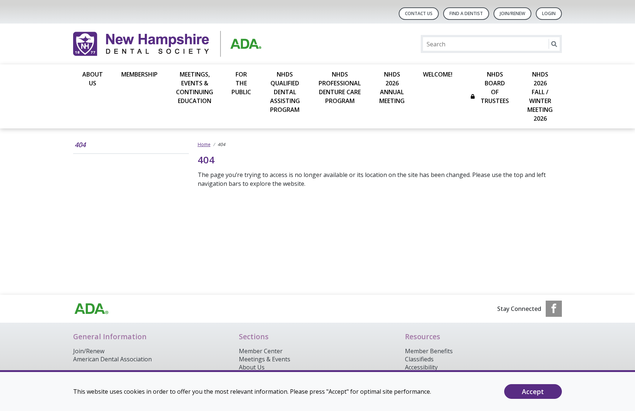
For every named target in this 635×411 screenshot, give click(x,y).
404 (80, 144)
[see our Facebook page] (554, 309)
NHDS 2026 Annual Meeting (392, 87)
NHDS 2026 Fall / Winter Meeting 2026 (540, 96)
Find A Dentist (466, 13)
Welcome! (437, 74)
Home (204, 144)
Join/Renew (512, 13)
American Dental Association (112, 359)
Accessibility (421, 367)
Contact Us (419, 13)
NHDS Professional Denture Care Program (340, 87)
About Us (92, 78)
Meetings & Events (264, 359)
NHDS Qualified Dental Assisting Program (285, 92)
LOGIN (549, 13)
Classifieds (419, 359)
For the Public (241, 83)
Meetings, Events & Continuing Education (194, 87)
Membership (139, 74)
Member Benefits (429, 351)
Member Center (261, 351)
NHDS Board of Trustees (495, 87)
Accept (533, 391)
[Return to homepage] (168, 44)
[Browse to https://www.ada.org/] (91, 308)
